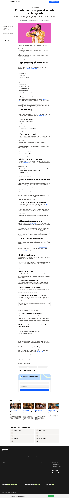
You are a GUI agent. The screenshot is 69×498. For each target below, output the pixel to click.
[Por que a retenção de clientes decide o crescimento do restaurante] (28, 406)
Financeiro (37, 468)
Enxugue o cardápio (6, 29)
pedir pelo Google (39, 351)
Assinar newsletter (34, 389)
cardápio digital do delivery (32, 68)
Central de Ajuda (55, 456)
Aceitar (51, 496)
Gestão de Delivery (38, 462)
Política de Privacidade (12, 492)
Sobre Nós (3, 460)
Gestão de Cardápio (38, 460)
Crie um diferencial (5, 28)
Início (3, 456)
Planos (3, 458)
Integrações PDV (4, 462)
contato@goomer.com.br (56, 464)
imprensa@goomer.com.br (56, 466)
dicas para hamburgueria (42, 366)
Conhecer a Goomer (54, 1)
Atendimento (37, 466)
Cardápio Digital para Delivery (24, 456)
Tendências (37, 472)
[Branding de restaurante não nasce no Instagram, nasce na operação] (53, 406)
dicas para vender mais (23, 366)
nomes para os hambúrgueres (34, 223)
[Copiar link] (10, 40)
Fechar (56, 496)
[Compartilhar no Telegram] (5, 40)
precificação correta (43, 247)
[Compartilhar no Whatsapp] (3, 40)
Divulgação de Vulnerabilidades (57, 458)
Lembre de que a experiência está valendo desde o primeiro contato (8, 26)
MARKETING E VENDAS (13, 410)
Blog (30, 7)
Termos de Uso (4, 492)
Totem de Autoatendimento (23, 462)
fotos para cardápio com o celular (28, 290)
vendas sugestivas (25, 162)
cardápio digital (24, 250)
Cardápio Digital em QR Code (23, 458)
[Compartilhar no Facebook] (6, 40)
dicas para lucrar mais (32, 366)
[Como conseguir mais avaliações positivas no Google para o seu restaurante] (40, 406)
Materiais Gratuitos (38, 458)
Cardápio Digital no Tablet (23, 460)
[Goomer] (5, 450)
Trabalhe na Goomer (5, 464)
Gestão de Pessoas (38, 470)
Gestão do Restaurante (39, 464)
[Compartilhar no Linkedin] (8, 40)
